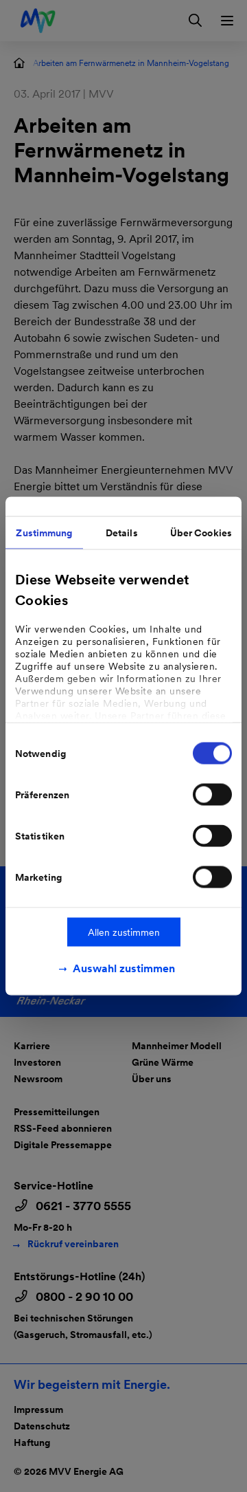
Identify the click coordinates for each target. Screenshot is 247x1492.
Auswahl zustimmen (124, 968)
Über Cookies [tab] (201, 532)
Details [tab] (122, 532)
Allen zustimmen (124, 932)
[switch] (212, 795)
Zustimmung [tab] (44, 532)
